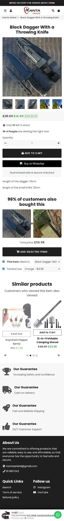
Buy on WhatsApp (34, 163)
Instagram (43, 487)
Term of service (12, 492)
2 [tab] (30, 355)
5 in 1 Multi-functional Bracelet (41, 515)
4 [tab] (36, 355)
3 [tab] (33, 355)
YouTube (42, 492)
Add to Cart (47, 332)
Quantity (7, 137)
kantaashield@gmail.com (21, 466)
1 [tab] (27, 355)
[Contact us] (58, 515)
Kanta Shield (9, 17)
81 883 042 (12, 471)
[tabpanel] (16, 325)
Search (6, 487)
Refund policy (10, 497)
